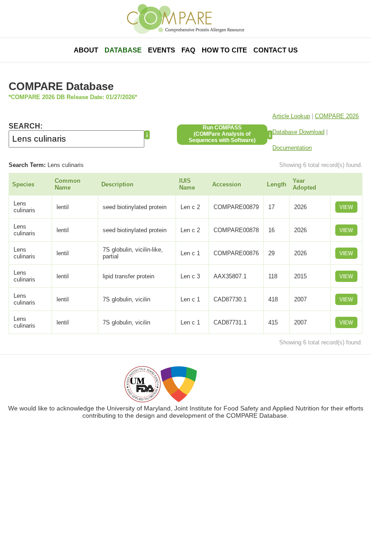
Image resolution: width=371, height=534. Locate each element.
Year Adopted (304, 184)
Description (117, 184)
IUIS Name (187, 184)
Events (161, 50)
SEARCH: (26, 126)
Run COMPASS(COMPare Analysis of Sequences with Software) (222, 133)
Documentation (292, 147)
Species (23, 184)
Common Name (68, 184)
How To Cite (224, 50)
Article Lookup (291, 116)
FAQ (188, 50)
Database (123, 50)
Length (276, 184)
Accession (226, 184)
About (86, 50)
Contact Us (275, 50)
